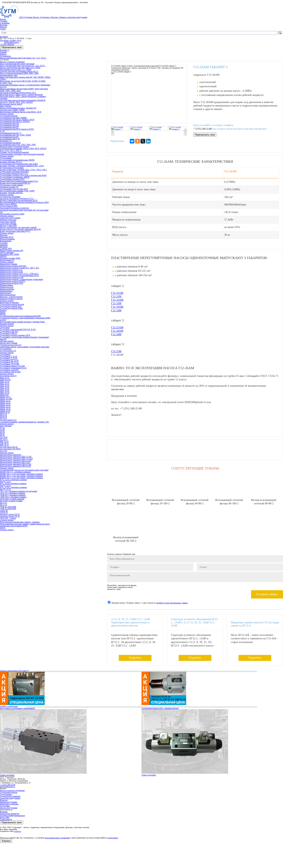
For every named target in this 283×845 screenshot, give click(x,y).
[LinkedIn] (148, 141)
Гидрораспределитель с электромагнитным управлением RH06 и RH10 (25, 319)
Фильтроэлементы (7, 239)
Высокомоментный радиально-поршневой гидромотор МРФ (24, 202)
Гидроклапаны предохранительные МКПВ (17, 160)
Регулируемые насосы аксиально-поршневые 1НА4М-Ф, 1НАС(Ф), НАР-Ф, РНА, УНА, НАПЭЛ (23, 101)
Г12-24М (116, 334)
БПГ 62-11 (4, 441)
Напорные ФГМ (6, 237)
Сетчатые (4, 243)
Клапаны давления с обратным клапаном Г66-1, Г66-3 (22, 166)
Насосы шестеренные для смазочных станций (18, 227)
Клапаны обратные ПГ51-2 (11, 162)
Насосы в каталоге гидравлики (12, 790)
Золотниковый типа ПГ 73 (10, 133)
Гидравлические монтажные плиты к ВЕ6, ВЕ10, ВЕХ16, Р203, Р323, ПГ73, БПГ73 (23, 149)
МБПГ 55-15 (5, 401)
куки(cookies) (112, 838)
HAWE (2, 312)
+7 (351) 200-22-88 (202, 129)
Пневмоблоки (5, 293)
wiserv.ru (17, 831)
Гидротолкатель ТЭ (8, 351)
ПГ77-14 (3, 505)
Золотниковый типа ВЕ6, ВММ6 (13, 118)
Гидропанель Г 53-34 (8, 358)
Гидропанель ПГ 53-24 (9, 360)
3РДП (2, 433)
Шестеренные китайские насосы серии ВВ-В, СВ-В (20, 112)
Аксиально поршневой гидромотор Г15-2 (16, 198)
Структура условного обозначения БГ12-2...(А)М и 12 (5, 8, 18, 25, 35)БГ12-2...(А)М (194, 622)
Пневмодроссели (6, 287)
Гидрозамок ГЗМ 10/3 (9, 331)
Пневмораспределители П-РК (11, 277)
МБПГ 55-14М (6, 399)
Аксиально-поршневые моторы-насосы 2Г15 (18, 92)
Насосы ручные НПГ (8, 225)
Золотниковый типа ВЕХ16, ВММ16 (15, 121)
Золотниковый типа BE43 (10, 143)
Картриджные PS (7, 260)
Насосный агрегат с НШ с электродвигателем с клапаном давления (23, 97)
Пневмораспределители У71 (11, 270)
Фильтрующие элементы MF (11, 250)
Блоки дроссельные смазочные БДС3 (15, 231)
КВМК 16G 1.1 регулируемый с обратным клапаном (21, 474)
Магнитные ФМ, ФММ (9, 254)
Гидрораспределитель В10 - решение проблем (160, 708)
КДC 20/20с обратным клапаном (13, 483)
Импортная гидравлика (9, 804)
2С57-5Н (3, 451)
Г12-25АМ (117, 327)
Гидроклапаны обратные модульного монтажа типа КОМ (23, 175)
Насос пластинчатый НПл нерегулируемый (17, 64)
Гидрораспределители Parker (11, 308)
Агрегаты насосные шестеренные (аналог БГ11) (19, 71)
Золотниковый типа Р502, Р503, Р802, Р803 (18, 144)
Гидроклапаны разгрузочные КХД (14, 189)
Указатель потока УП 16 (10, 516)
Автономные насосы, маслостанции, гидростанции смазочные (24, 347)
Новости (3, 27)
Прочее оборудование (8, 808)
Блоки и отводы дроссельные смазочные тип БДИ (20, 229)
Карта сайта (4, 817)
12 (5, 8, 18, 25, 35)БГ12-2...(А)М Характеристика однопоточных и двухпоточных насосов (130, 622)
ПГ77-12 (3, 503)
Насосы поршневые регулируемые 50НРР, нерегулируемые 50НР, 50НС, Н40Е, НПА (24, 90)
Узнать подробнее (7, 775)
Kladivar (3, 310)
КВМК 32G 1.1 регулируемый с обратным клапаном (21, 478)
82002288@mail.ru (7, 786)
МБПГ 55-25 (5, 406)
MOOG (3, 314)
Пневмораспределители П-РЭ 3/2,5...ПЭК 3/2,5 (19, 273)
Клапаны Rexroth (7, 324)
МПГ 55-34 (4, 393)
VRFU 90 (4, 510)
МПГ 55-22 (4, 385)
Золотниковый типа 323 (9, 125)
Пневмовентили (6, 291)
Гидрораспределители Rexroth (12, 304)
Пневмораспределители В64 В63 (13, 266)
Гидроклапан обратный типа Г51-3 (14, 173)
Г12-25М (116, 351)
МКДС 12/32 (5, 481)
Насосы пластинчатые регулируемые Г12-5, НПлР (20, 67)
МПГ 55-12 (4, 377)
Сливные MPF (6, 248)
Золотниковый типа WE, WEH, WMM (15, 135)
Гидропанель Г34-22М (9, 370)
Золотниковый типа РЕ (9, 127)
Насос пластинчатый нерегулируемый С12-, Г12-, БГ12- (22, 66)
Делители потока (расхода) (10, 345)
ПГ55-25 (3, 418)
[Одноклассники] (137, 141)
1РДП (2, 429)
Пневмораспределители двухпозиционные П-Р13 (19, 275)
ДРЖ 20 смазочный (8, 506)
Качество (3, 25)
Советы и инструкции (9, 706)
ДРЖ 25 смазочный (8, 508)
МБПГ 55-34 (5, 410)
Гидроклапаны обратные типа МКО (14, 171)
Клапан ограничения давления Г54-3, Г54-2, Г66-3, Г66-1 (23, 169)
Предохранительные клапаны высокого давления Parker (22, 322)
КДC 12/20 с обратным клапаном (13, 480)
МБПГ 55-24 (5, 404)
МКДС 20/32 (5, 485)
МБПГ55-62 (5, 412)
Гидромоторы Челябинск (10, 796)
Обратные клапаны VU (9, 187)
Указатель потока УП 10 (10, 514)
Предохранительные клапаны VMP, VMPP (17, 191)
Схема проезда (6, 819)
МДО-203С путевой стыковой (12, 499)
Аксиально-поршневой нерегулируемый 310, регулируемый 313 (24, 211)
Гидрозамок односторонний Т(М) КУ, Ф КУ (18, 329)
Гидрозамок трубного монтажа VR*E (15, 335)
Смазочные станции (8, 221)
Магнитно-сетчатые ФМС (10, 258)
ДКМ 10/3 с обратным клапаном (13, 497)
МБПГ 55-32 (5, 408)
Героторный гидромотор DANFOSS (14, 208)
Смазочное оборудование (10, 798)
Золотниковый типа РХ (9, 137)
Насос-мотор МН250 (8, 204)
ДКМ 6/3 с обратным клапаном (12, 495)
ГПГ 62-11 (4, 443)
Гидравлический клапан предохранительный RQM (20, 316)
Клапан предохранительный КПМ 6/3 (15, 183)
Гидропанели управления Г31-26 (13, 368)
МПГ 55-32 (4, 391)
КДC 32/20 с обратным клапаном (13, 487)
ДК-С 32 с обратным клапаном (12, 493)
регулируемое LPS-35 (9, 447)
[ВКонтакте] (132, 141)
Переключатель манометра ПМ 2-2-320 (15, 460)
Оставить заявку (267, 594)
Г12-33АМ (117, 306)
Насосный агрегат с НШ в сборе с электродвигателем (21, 94)
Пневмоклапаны (6, 285)
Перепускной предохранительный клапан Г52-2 (19, 181)
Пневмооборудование (8, 802)
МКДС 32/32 (5, 489)
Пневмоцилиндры (7, 289)
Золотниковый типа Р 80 (10, 139)
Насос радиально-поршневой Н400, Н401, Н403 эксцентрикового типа (19, 74)
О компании (4, 23)
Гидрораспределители (8, 792)
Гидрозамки (5, 806)
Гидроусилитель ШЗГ (9, 206)
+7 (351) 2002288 (7, 44)
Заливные (4, 245)
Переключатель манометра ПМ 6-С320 (15, 464)
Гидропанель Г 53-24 (8, 356)
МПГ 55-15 (4, 383)
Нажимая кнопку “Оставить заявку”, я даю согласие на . (149, 603)
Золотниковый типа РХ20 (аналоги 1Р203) (17, 129)
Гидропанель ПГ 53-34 (9, 362)
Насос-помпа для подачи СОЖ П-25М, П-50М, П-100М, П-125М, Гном (23, 82)
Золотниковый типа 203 (9, 123)
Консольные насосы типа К (11, 104)
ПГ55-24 (3, 416)
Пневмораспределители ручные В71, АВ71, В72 (19, 268)
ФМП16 (3, 256)
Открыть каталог (7, 114)
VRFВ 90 (4, 512)
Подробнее (135, 657)
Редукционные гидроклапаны (12, 168)
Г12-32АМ (117, 299)
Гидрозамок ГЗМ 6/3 (8, 333)
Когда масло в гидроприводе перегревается (17, 708)
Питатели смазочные (8, 220)
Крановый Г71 (6, 141)
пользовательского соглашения (57, 838)
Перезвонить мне (12, 47)
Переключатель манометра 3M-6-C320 (15, 466)
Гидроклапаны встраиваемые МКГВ (14, 177)
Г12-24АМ (117, 330)
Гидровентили (5, 349)
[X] (143, 141)
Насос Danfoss (5, 106)
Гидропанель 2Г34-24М (9, 364)
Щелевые (4, 247)
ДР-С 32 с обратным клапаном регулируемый (18, 491)
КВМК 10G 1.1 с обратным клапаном (15, 472)
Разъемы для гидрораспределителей (14, 152)
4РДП (2, 435)
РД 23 (2, 428)
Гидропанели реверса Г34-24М (12, 366)
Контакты (4, 36)
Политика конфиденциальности (12, 815)
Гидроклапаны (6, 794)
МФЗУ (3, 528)
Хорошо (6, 840)
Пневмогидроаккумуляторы (11, 299)
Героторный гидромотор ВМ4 (12, 214)
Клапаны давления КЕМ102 (11, 193)
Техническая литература (9, 813)
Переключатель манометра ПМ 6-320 (15, 462)
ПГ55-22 (3, 414)
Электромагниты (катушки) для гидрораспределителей (22, 154)
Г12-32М (116, 303)
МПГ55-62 (4, 395)
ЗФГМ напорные (7, 252)
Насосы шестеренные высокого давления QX (18, 108)
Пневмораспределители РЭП (11, 272)
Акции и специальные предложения (14, 671)
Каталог (3, 19)
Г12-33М (116, 310)
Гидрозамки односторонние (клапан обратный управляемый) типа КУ (24, 338)
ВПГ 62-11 (4, 445)
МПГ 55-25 (4, 389)
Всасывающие (5, 241)
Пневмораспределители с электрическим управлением (21, 279)
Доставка (3, 21)
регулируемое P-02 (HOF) (10, 449)
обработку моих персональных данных (172, 603)
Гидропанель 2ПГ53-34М (10, 372)
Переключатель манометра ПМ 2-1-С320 (16, 458)
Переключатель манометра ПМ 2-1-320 (15, 456)
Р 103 (2, 131)
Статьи (3, 29)
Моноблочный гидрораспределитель (14, 146)
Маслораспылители (7, 295)
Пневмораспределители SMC (11, 283)
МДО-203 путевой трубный (11, 501)
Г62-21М (3, 437)
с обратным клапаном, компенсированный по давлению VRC (24, 422)
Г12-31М (116, 296)
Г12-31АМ (117, 293)
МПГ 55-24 (4, 387)
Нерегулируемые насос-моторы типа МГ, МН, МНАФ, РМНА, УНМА (25, 78)
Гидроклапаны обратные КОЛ (12, 179)
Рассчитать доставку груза (10, 40)
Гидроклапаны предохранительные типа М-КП (19, 164)
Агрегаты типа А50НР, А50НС (12, 110)
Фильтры (4, 800)
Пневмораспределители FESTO (12, 281)
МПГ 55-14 (4, 381)
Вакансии (4, 812)
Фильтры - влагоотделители (11, 297)
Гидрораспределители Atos (11, 306)
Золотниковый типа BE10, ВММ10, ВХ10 (17, 119)
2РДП (2, 431)
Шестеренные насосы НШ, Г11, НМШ (15, 69)
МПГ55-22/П (5, 379)
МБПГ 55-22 (5, 403)
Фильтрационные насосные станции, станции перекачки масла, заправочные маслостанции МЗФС (25, 525)
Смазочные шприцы (8, 223)
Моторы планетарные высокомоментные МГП (18, 200)
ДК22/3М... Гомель (8, 518)
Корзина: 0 (4, 50)
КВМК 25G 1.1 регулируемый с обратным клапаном (21, 476)
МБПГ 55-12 (5, 397)
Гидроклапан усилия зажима (11, 185)
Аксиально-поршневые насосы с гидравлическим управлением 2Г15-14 (25, 86)
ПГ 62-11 (4, 439)
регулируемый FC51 (8, 420)
